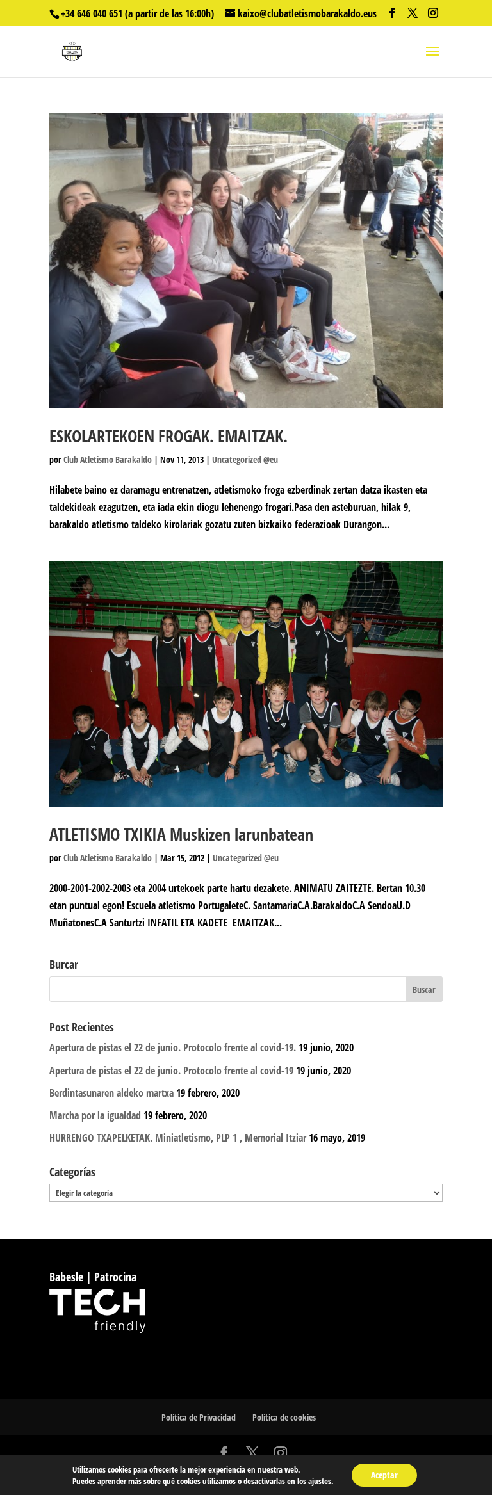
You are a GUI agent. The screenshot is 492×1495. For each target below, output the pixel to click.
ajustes (319, 1481)
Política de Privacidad (198, 1417)
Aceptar (384, 1475)
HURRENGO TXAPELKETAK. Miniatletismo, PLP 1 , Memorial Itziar (177, 1138)
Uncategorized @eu (245, 459)
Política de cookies (284, 1417)
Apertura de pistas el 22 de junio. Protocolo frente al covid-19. (172, 1047)
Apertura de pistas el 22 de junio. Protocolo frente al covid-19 (171, 1070)
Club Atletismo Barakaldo (107, 459)
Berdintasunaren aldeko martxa (111, 1093)
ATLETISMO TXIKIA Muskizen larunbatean (181, 834)
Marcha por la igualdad (95, 1115)
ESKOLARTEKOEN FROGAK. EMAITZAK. (168, 436)
